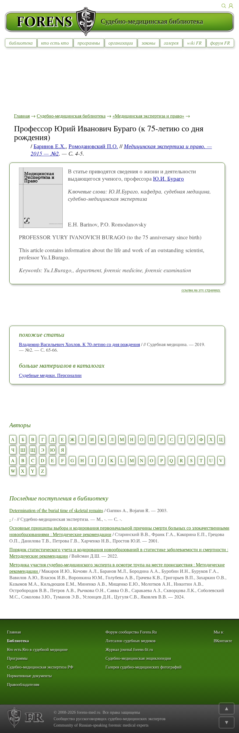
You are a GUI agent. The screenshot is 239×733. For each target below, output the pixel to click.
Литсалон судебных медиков (131, 641)
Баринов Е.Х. (50, 146)
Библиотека (18, 641)
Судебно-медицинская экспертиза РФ (40, 667)
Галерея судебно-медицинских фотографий (144, 667)
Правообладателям (23, 685)
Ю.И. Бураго (168, 178)
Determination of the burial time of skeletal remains (56, 510)
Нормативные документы (29, 676)
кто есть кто (55, 43)
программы (89, 43)
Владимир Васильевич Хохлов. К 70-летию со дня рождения (79, 344)
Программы (17, 658)
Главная (22, 116)
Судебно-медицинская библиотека (71, 116)
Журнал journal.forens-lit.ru (129, 650)
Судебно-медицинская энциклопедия (138, 658)
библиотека (21, 43)
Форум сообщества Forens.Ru (131, 632)
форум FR (220, 43)
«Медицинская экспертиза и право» (148, 116)
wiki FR (194, 43)
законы (148, 43)
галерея (171, 43)
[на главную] (53, 21)
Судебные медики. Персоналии (50, 375)
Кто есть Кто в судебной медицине (37, 650)
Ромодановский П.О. (93, 146)
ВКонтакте (223, 641)
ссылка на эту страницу (201, 289)
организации (120, 43)
